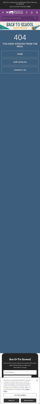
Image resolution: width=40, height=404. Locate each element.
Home (20, 54)
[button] (3, 12)
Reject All (11, 400)
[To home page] (14, 12)
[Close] (37, 380)
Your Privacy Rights (20, 395)
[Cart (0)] (37, 12)
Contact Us (20, 70)
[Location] (26, 12)
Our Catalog (20, 62)
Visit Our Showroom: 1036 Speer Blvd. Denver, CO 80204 (20, 3)
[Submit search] (35, 18)
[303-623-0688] (32, 12)
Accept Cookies (28, 400)
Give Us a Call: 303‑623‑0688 (20, 7)
